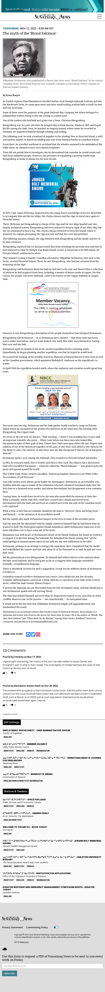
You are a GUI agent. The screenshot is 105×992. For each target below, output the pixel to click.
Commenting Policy (37, 927)
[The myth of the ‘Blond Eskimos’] (24, 58)
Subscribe (9, 973)
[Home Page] (52, 17)
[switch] (56, 927)
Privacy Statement (12, 927)
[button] (4, 949)
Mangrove (24, 942)
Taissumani (10, 28)
